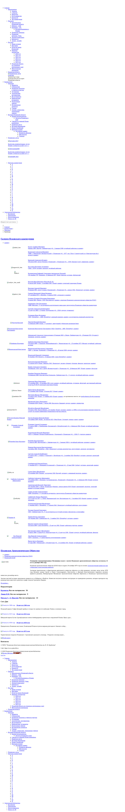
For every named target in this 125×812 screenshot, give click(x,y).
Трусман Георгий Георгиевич (37, 510)
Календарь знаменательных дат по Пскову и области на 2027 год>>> (19, 144)
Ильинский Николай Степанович (38, 355)
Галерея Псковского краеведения (17, 239)
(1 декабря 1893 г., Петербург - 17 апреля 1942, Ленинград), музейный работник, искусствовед (57, 505)
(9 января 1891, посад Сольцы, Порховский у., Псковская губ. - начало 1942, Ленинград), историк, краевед (61, 290)
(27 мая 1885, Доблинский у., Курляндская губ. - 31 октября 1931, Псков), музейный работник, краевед (60, 542)
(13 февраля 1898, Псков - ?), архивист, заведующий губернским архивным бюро (53, 323)
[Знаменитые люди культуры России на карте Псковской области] (16, 75)
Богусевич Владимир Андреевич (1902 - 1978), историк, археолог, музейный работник (44, 267)
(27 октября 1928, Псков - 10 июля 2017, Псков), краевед (45, 391)
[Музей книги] (5, 638)
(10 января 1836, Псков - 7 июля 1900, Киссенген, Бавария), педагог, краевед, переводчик (56, 403)
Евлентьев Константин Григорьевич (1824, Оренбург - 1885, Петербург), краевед (53, 328)
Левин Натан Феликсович (36, 389)
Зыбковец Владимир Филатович (38, 342)
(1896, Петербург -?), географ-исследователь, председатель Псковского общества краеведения (57, 493)
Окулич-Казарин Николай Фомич (38, 418)
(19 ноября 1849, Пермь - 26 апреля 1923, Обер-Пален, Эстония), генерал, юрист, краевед (56, 419)
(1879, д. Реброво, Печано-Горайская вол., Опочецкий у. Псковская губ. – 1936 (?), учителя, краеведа (59, 434)
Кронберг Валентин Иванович (37, 373)
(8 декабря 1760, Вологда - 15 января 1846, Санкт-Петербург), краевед (50, 357)
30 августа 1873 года (23, 631)
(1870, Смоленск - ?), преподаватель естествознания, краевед (47, 537)
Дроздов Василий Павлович (37, 322)
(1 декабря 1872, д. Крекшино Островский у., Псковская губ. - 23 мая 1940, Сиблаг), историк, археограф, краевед (63, 465)
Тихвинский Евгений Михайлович (39, 503)
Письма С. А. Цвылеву (10, 598)
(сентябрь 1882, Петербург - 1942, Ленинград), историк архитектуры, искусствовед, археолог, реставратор (61, 449)
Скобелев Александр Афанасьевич (39, 478)
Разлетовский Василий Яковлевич (39, 432)
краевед (6, 242)
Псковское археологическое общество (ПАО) (18, 556)
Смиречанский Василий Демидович (39, 485)
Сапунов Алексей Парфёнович (37, 454)
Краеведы (5, 590)
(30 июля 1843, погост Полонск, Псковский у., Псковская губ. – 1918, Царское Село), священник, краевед (61, 262)
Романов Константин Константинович (40, 447)
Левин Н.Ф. (5, 594)
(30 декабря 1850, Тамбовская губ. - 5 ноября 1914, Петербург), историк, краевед (53, 518)
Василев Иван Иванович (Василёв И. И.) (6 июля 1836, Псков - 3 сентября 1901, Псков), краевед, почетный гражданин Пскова (54, 282)
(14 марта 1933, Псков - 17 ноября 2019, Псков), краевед (45, 396)
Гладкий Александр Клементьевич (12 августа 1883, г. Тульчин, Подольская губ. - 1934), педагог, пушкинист (51, 309)
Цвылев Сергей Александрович (38, 524)
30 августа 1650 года (23, 622)
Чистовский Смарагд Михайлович (39, 531)
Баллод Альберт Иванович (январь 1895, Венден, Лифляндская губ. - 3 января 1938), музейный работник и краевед (55, 247)
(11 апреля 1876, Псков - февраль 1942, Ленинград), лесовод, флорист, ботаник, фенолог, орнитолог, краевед (62, 363)
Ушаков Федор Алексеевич (36, 517)
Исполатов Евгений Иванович (37, 361)
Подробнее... (5, 583)
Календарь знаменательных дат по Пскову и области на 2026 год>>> (19, 152)
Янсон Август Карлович (35, 541)
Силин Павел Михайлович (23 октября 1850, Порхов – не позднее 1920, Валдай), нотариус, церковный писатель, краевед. (57, 472)
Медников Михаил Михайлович (38, 395)
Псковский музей (9, 558)
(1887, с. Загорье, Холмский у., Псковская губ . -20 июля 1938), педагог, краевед (53, 350)
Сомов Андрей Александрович (37, 491)
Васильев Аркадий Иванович (37, 288)
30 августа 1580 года (23, 605)
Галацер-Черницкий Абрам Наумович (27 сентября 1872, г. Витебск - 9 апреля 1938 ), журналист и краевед (49, 294)
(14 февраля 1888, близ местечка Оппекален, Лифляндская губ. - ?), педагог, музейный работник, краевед (61, 375)
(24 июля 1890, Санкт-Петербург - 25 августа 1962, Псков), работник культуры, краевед (55, 525)
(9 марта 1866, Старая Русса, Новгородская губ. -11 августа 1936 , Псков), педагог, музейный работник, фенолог (63, 532)
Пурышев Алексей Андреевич (37, 424)
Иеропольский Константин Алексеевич (40, 348)
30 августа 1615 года (23, 614)
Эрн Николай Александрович (37, 536)
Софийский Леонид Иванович (37, 497)
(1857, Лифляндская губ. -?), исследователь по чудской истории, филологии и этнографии (56, 512)
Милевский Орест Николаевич (37, 401)
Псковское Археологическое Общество (20, 550)
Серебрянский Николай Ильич (37, 463)
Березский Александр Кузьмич (38, 260)
